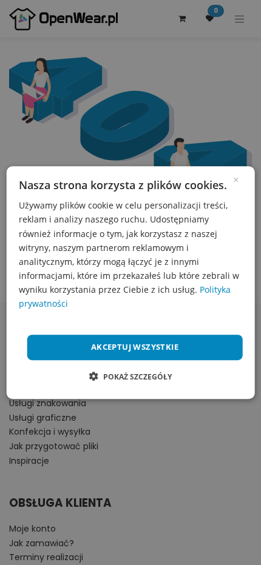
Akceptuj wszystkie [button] (134, 346)
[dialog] (131, 282)
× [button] (236, 179)
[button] (130, 376)
